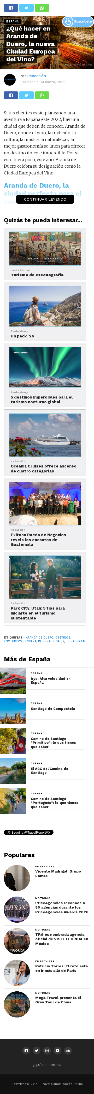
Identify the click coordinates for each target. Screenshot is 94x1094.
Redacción (36, 76)
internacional (49, 641)
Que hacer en (74, 641)
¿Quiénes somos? (47, 1065)
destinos (62, 637)
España (30, 641)
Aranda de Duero (40, 637)
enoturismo (14, 641)
